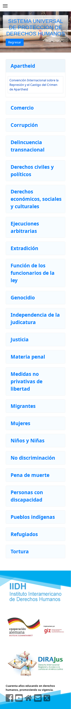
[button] (35, 65)
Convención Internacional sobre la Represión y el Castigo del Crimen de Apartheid (34, 84)
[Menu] (5, 6)
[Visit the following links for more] (9, 698)
